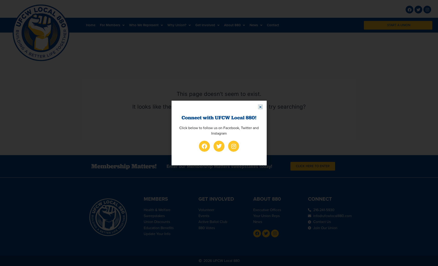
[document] (219, 133)
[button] (260, 107)
